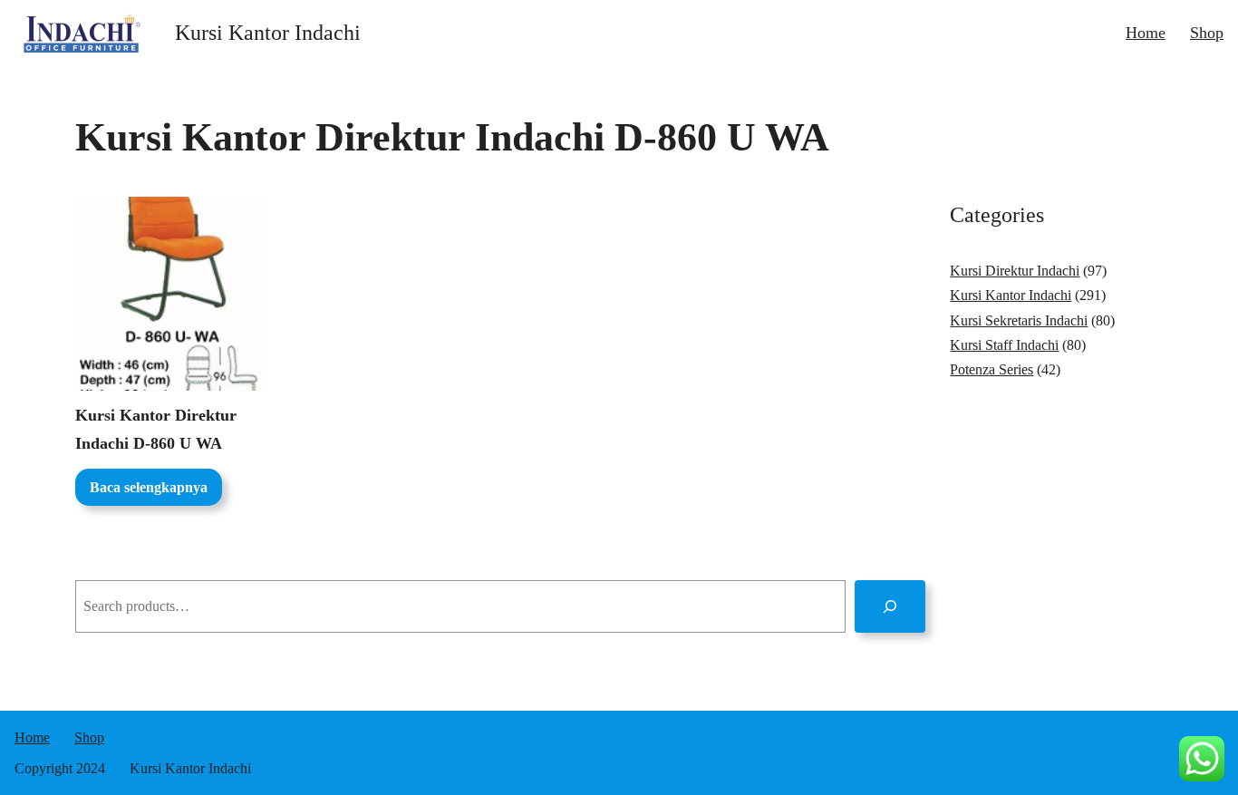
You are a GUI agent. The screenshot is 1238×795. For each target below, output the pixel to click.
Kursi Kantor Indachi (268, 32)
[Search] (890, 606)
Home (1145, 33)
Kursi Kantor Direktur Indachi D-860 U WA (156, 429)
